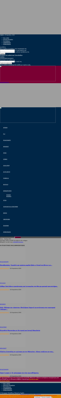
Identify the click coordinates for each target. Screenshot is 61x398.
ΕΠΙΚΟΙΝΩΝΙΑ (7, 44)
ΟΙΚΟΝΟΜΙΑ (6, 219)
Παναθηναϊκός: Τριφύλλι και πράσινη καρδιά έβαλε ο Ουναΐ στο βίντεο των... (26, 265)
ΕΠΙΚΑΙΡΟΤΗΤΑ (7, 190)
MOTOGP (5, 184)
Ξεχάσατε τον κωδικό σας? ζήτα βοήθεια (11, 55)
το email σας (18, 61)
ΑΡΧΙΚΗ (5, 127)
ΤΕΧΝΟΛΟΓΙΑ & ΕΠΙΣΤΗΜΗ (10, 206)
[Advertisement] (30, 95)
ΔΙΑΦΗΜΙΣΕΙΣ (7, 42)
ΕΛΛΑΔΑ (8, 194)
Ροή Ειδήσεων (6, 41)
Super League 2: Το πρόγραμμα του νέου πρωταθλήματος (19, 373)
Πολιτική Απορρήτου (8, 39)
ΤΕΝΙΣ (4, 153)
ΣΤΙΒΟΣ (5, 159)
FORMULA (6, 178)
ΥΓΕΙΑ (4, 200)
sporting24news (4, 268)
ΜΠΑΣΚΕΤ (6, 146)
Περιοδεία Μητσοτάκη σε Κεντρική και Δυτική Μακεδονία (20, 330)
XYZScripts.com (38, 394)
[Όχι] (52, 397)
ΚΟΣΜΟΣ (8, 196)
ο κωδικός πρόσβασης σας (22, 52)
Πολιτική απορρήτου (46, 397)
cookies (2, 57)
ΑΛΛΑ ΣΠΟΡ (6, 165)
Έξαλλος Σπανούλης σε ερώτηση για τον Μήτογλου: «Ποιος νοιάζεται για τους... (27, 351)
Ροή (4, 134)
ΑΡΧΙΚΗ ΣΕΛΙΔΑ (18, 242)
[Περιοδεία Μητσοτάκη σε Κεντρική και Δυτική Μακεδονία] (13, 325)
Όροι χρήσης (6, 38)
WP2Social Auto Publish (24, 394)
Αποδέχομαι (37, 397)
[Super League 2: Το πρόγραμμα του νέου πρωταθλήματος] (13, 368)
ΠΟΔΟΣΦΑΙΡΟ (7, 140)
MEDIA (5, 213)
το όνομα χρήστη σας (20, 50)
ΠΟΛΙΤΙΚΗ (6, 225)
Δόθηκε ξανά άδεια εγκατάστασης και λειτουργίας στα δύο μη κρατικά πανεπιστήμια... (29, 286)
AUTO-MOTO (6, 172)
